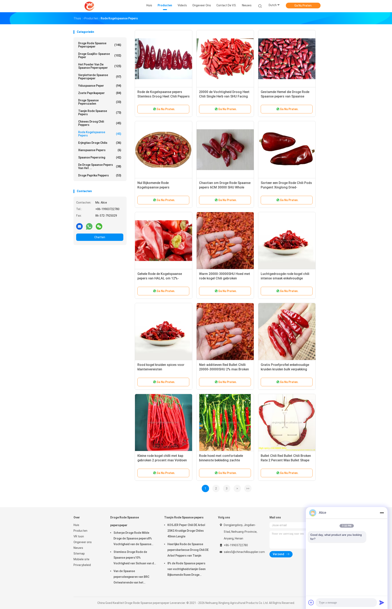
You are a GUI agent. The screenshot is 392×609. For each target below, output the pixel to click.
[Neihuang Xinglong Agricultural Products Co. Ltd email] (79, 226)
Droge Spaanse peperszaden (99, 102)
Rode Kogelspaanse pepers (99, 134)
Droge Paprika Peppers (99, 175)
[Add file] (311, 602)
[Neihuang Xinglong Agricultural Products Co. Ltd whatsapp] (89, 226)
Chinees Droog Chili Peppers (99, 123)
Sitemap (79, 553)
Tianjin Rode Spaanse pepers (99, 112)
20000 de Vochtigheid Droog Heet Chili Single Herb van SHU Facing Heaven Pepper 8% (224, 96)
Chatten (99, 237)
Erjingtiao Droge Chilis (99, 142)
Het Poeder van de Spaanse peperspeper (99, 66)
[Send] (382, 602)
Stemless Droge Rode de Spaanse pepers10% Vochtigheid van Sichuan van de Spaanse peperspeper (135, 558)
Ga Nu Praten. (303, 5)
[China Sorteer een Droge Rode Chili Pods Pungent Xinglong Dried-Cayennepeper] (286, 149)
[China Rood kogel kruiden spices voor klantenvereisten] (163, 331)
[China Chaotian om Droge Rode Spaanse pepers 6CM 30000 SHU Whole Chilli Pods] (225, 149)
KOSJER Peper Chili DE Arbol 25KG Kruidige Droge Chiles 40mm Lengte (186, 530)
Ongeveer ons (83, 542)
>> (247, 488)
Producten (80, 530)
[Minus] (381, 512)
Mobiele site (81, 559)
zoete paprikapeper (99, 93)
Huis (76, 525)
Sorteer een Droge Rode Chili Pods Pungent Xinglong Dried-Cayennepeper (286, 187)
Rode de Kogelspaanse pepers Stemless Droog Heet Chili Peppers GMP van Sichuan (163, 96)
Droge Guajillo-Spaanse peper (99, 55)
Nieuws (78, 547)
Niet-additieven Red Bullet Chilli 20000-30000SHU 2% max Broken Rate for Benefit (224, 369)
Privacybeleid (82, 565)
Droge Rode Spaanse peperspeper (99, 45)
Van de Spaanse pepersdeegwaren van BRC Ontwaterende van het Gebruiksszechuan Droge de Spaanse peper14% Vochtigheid (135, 577)
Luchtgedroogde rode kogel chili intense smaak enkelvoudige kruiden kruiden (285, 278)
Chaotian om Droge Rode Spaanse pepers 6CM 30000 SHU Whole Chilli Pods (225, 187)
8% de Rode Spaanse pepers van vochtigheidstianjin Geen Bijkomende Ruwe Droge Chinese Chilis (186, 570)
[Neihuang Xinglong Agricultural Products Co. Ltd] (89, 6)
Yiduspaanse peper (99, 85)
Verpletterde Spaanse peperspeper (99, 76)
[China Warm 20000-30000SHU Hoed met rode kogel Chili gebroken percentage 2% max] (225, 240)
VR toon (79, 536)
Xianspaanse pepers (99, 150)
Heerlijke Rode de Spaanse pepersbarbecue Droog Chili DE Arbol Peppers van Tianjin (188, 550)
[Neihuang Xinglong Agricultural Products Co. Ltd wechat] (99, 226)
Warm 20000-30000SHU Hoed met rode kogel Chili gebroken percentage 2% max (224, 278)
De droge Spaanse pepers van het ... (99, 166)
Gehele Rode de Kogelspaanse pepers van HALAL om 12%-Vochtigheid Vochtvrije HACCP (160, 278)
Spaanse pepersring (99, 157)
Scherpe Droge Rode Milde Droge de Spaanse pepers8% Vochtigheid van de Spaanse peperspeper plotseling (133, 539)
